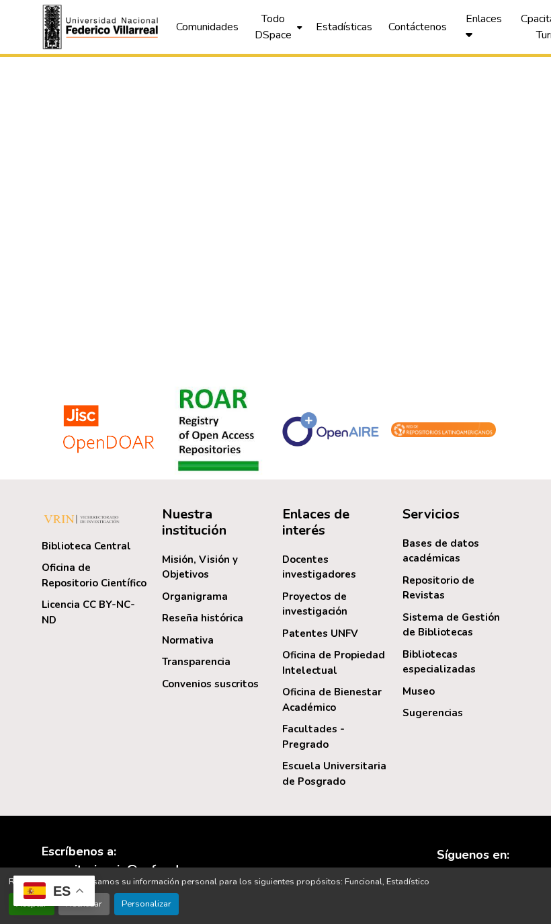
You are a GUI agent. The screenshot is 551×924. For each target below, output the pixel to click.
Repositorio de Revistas (438, 588)
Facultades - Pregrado (313, 736)
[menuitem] (277, 27)
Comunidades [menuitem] (207, 27)
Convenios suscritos (210, 684)
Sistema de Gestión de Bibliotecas (451, 625)
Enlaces (484, 18)
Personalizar (146, 904)
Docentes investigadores (319, 567)
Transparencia (196, 661)
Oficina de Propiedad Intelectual (333, 662)
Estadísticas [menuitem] (344, 27)
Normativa (188, 640)
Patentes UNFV (320, 633)
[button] (102, 26)
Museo (418, 691)
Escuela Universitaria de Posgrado (334, 773)
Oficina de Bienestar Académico (332, 699)
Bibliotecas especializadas (439, 662)
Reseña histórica (202, 618)
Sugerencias (432, 713)
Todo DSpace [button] (273, 26)
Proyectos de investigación (314, 604)
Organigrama (195, 596)
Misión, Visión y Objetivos (200, 567)
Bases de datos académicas (440, 551)
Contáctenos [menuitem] (417, 27)
